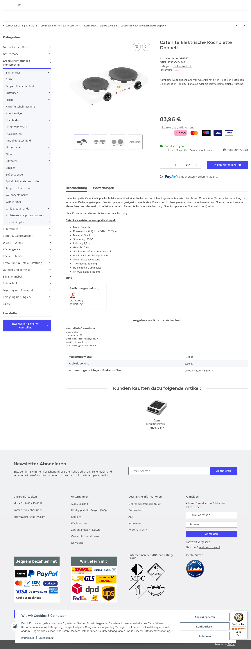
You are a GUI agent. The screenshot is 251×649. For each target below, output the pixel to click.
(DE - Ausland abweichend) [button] (198, 150)
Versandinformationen (85, 536)
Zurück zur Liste (14, 25)
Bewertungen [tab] (103, 188)
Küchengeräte (11, 249)
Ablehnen (205, 636)
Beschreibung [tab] (76, 188)
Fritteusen (12, 93)
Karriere (76, 517)
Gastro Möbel (11, 54)
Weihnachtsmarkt (17, 195)
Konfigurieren (205, 626)
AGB (131, 517)
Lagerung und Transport (18, 290)
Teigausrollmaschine (18, 188)
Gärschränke (13, 201)
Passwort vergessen (198, 542)
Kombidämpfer (15, 222)
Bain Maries (13, 72)
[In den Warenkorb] (69, 38)
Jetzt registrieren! (209, 547)
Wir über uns (79, 523)
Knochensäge (14, 113)
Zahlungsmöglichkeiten (85, 529)
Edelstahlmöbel (12, 276)
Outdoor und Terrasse (16, 269)
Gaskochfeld (14, 133)
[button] (27, 47)
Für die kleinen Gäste (16, 47)
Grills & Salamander (18, 208)
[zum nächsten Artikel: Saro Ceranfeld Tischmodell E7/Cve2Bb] (244, 26)
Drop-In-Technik (13, 242)
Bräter (10, 79)
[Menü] (245, 613)
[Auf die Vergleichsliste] (137, 47)
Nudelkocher (14, 147)
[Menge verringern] (164, 165)
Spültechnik (10, 283)
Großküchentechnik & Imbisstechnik (16, 62)
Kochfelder (12, 120)
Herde (9, 99)
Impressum (28, 637)
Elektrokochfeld (182, 66)
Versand (189, 127)
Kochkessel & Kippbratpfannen (25, 215)
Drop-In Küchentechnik (20, 86)
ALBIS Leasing (79, 503)
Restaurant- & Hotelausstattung (22, 263)
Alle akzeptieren (205, 616)
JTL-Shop (231, 644)
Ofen (9, 154)
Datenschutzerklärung (78, 471)
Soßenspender (15, 174)
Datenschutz (46, 637)
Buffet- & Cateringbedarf (18, 235)
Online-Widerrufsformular (144, 503)
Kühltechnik (10, 229)
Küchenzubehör (13, 256)
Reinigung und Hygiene (17, 297)
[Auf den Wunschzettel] (146, 47)
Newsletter (78, 542)
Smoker (10, 167)
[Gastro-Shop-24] (19, 5)
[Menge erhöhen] (197, 165)
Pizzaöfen (12, 161)
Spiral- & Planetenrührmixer (23, 181)
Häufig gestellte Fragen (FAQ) (89, 510)
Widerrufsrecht (137, 529)
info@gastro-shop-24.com (29, 517)
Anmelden (211, 534)
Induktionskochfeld (19, 140)
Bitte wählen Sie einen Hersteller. (25, 325)
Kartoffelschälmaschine (20, 106)
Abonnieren (223, 471)
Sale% (6, 303)
